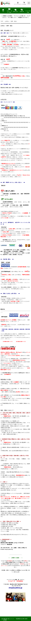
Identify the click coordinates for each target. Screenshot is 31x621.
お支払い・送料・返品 (9, 11)
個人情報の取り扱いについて (8, 618)
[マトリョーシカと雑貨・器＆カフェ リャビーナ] (5, 4)
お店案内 (5, 620)
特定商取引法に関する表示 (21, 618)
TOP (3, 11)
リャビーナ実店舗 (28, 11)
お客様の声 (22, 11)
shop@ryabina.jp (8, 549)
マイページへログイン (18, 4)
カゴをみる (24, 4)
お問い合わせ (15, 11)
